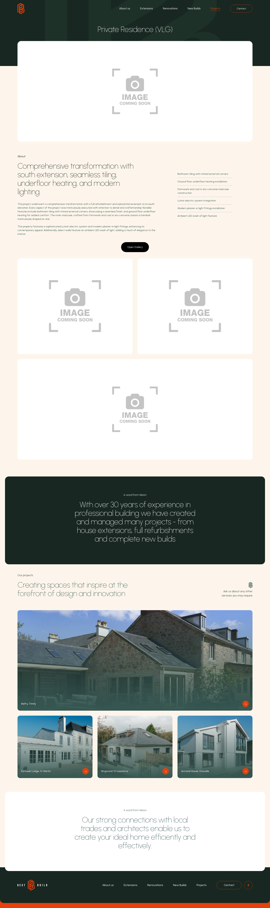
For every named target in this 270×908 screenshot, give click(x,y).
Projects (215, 8)
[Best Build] (21, 8)
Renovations (170, 8)
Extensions (146, 8)
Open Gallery (135, 247)
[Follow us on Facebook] (248, 885)
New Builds (194, 8)
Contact (241, 8)
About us (124, 8)
